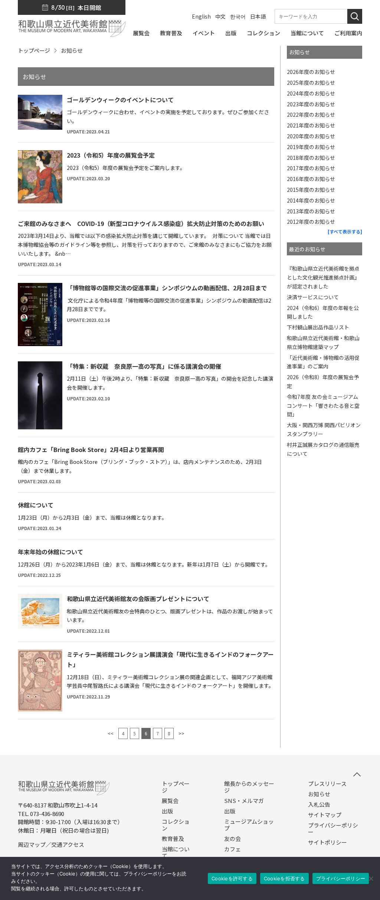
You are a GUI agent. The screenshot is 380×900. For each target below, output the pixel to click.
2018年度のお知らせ (311, 157)
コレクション (176, 825)
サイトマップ (324, 815)
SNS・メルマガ (244, 800)
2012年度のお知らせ (311, 221)
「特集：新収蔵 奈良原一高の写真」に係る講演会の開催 (144, 366)
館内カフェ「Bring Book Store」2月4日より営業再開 (91, 449)
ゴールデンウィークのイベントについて (120, 99)
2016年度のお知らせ (311, 179)
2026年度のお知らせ (311, 71)
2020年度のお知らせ (311, 136)
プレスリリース (327, 783)
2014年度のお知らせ (311, 200)
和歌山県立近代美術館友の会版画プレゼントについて (138, 598)
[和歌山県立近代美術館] (71, 33)
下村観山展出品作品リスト (318, 327)
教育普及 (173, 838)
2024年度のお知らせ (311, 93)
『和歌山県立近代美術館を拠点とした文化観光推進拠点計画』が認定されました (323, 277)
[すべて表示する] (345, 231)
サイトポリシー (327, 842)
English (201, 16)
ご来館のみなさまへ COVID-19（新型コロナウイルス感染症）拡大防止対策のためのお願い (141, 223)
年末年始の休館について (50, 551)
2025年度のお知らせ (311, 82)
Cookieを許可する (232, 878)
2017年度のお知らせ (311, 168)
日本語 (258, 16)
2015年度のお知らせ (311, 189)
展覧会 (170, 800)
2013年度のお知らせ (311, 211)
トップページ (34, 50)
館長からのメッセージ (249, 787)
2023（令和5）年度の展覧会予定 (111, 155)
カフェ (232, 849)
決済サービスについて (313, 297)
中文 (220, 16)
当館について (176, 852)
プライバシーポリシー (333, 828)
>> (181, 733)
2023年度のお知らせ (311, 104)
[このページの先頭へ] (357, 774)
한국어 (238, 16)
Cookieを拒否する (284, 878)
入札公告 (319, 804)
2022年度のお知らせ (311, 114)
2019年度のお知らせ (311, 147)
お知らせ (319, 794)
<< (111, 733)
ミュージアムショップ (249, 825)
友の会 (232, 838)
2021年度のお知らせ (311, 125)
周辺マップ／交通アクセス (51, 844)
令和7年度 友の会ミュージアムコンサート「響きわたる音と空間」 (323, 405)
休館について (35, 504)
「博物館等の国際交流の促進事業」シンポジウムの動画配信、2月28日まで (167, 287)
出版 (167, 811)
